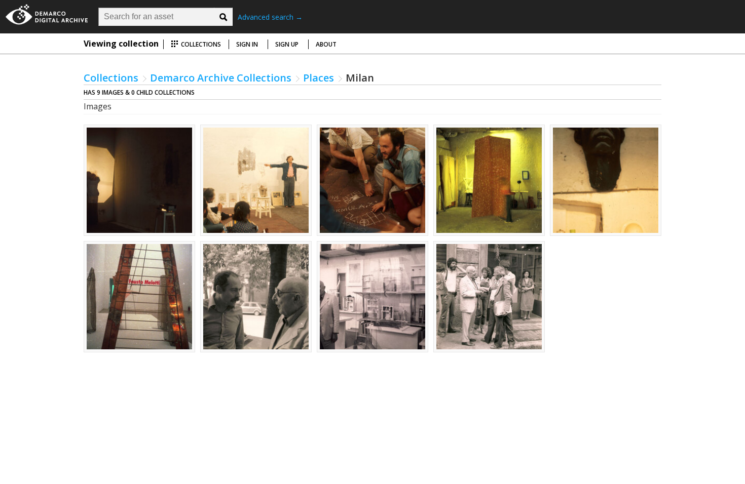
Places (318, 78)
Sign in (247, 44)
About (326, 44)
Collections (200, 44)
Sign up (287, 44)
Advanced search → (270, 17)
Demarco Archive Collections (220, 78)
